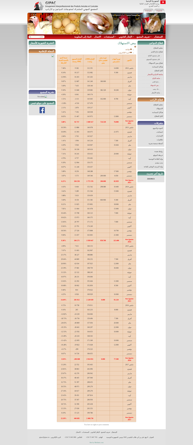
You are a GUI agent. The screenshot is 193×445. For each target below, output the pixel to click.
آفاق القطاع (159, 71)
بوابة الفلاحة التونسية (156, 159)
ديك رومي (156, 89)
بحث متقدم (159, 163)
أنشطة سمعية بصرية (156, 143)
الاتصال (78, 432)
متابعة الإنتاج (156, 78)
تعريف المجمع (105, 432)
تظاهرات (160, 140)
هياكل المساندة (157, 67)
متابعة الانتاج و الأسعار (155, 74)
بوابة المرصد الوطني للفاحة (153, 167)
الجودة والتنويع (158, 128)
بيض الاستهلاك (154, 85)
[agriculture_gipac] (66, 6)
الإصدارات (159, 136)
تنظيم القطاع (158, 48)
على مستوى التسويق (153, 59)
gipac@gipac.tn (44, 437)
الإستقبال (114, 432)
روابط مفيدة (158, 151)
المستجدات (85, 432)
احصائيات (159, 132)
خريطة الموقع (158, 155)
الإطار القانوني (95, 432)
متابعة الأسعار (156, 93)
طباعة (127, 50)
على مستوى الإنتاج (154, 55)
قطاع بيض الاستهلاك (155, 63)
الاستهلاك (159, 109)
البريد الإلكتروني (124, 53)
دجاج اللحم (155, 82)
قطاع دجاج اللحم (157, 52)
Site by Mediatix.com (97, 442)
